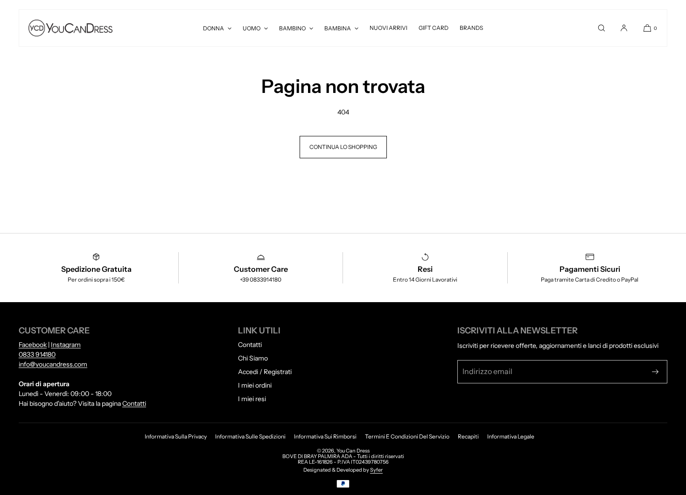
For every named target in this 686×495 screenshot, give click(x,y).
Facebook (33, 344)
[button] (601, 28)
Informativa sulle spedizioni (250, 436)
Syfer (376, 470)
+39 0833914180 (260, 279)
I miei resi (252, 399)
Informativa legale (510, 436)
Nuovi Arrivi (388, 27)
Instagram (66, 344)
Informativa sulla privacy (176, 436)
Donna (213, 28)
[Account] (624, 28)
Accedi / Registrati (265, 372)
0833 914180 (37, 354)
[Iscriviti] (655, 372)
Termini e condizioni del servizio (407, 436)
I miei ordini (255, 385)
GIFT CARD (433, 27)
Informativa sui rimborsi (325, 436)
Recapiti (468, 436)
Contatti (134, 403)
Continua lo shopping (343, 146)
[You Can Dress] (70, 28)
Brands (471, 27)
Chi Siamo (253, 358)
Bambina (337, 28)
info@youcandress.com (53, 364)
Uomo (251, 28)
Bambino (292, 28)
